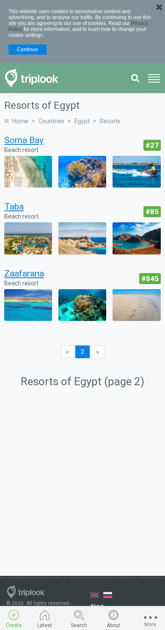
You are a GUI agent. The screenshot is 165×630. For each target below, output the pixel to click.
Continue (27, 49)
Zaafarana (24, 273)
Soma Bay (24, 140)
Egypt (82, 121)
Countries (51, 121)
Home (20, 121)
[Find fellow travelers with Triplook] (34, 78)
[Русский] (107, 595)
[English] (94, 595)
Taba (14, 207)
